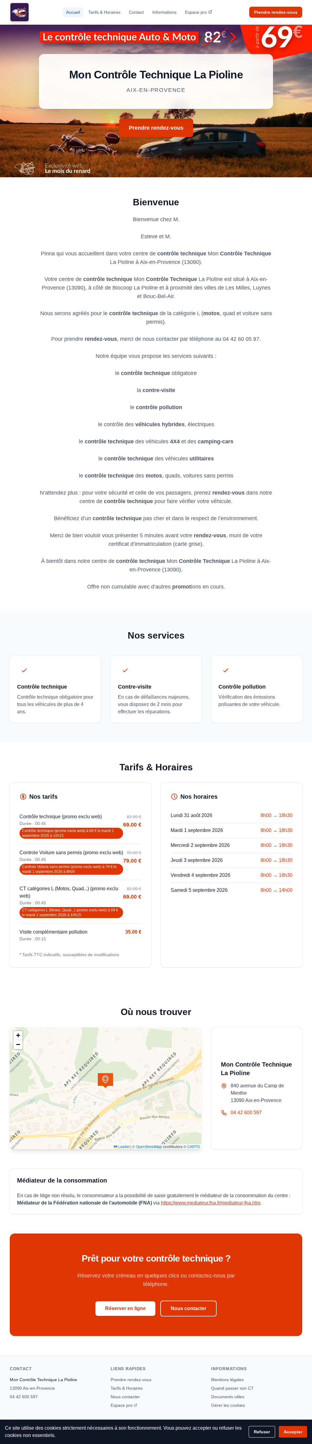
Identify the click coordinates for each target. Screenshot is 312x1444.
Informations (164, 12)
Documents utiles (227, 1396)
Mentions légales (227, 1379)
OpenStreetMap (149, 1146)
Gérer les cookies (228, 1405)
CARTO (193, 1146)
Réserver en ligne (125, 1308)
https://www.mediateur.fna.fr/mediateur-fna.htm (210, 1202)
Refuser (262, 1431)
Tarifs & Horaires (104, 12)
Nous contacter (188, 1308)
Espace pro (196, 12)
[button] (105, 1080)
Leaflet (123, 1146)
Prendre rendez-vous (275, 12)
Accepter (293, 1431)
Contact (136, 12)
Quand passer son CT (232, 1388)
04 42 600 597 (246, 1112)
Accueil (73, 12)
